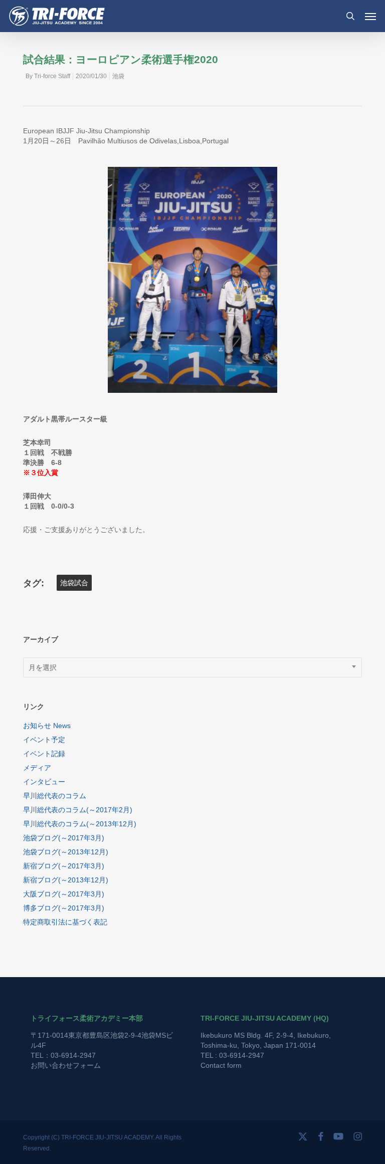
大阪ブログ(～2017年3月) (63, 894)
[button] (370, 16)
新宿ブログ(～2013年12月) (65, 880)
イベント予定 (44, 740)
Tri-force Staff (52, 76)
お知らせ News (47, 726)
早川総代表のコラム (54, 796)
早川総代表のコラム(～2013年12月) (79, 824)
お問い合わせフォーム (66, 1065)
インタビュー (44, 782)
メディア (37, 768)
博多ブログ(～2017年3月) (63, 908)
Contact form (221, 1065)
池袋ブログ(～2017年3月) (63, 838)
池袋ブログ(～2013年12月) (65, 852)
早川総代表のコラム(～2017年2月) (77, 810)
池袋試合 (74, 583)
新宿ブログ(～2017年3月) (63, 866)
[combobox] (192, 667)
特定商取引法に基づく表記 (65, 922)
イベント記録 (44, 754)
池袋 (118, 76)
